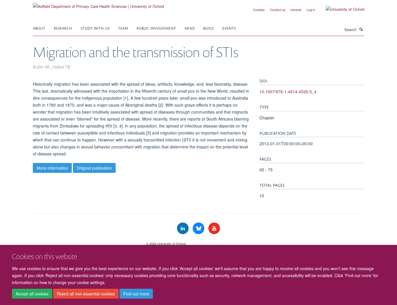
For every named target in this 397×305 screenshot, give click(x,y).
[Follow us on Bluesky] (199, 228)
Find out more (136, 294)
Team (123, 28)
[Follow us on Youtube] (214, 228)
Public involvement (156, 28)
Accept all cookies (32, 294)
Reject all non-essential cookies (86, 294)
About (39, 28)
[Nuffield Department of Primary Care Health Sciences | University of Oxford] (98, 4)
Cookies (259, 9)
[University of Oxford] (340, 9)
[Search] (361, 29)
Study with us (95, 28)
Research (63, 28)
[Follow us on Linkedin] (183, 228)
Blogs (208, 28)
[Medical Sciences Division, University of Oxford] (85, 241)
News (190, 28)
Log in (311, 9)
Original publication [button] (94, 168)
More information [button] (52, 168)
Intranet (296, 9)
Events (229, 28)
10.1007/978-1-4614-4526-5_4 (288, 91)
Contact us (277, 9)
